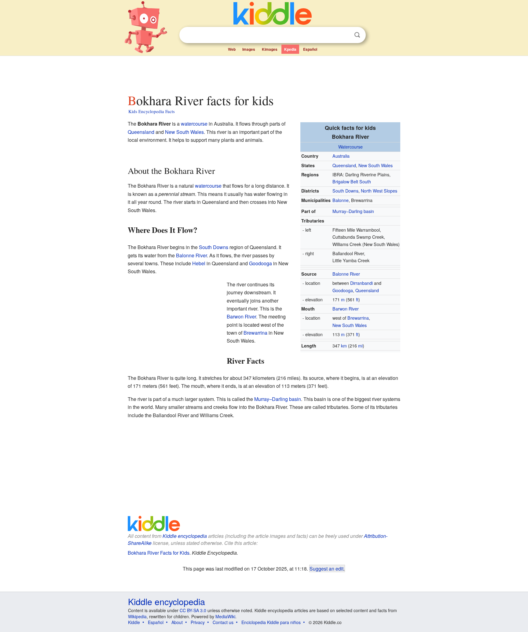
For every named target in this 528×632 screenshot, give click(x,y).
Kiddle (134, 622)
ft (357, 299)
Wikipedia (137, 616)
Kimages (269, 49)
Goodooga (342, 290)
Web (232, 49)
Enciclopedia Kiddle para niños (271, 622)
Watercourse (350, 147)
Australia (341, 156)
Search (357, 35)
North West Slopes (379, 191)
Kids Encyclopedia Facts (151, 111)
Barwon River (345, 309)
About (177, 622)
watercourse (194, 123)
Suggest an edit (326, 568)
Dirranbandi (361, 283)
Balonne (340, 200)
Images (248, 49)
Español (310, 49)
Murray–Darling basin (353, 211)
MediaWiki (225, 616)
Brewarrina (358, 318)
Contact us (223, 622)
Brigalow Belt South (351, 181)
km (344, 346)
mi (360, 346)
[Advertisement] (264, 73)
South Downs (345, 191)
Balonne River (346, 274)
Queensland (344, 165)
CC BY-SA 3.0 (193, 610)
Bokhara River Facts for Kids (158, 552)
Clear (344, 35)
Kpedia (290, 49)
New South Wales (375, 165)
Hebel (198, 263)
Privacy (198, 622)
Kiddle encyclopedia (185, 535)
